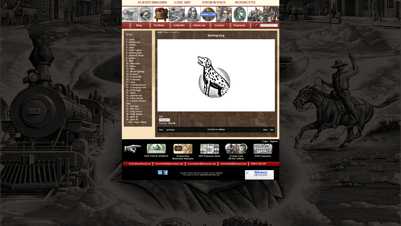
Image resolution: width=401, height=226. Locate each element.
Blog (139, 25)
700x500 (171, 123)
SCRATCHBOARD (152, 2)
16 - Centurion (133, 79)
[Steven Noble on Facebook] (165, 174)
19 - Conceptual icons (136, 87)
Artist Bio (179, 25)
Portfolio (159, 25)
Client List (199, 25)
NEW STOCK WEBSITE (156, 156)
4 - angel (130, 47)
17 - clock (130, 82)
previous (170, 129)
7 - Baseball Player (135, 55)
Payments (239, 25)
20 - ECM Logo (133, 90)
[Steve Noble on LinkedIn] (160, 174)
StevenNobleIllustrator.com (233, 164)
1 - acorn (130, 39)
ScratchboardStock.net (140, 164)
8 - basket (130, 58)
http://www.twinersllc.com (210, 175)
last (271, 129)
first (161, 129)
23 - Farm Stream (134, 98)
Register (274, 141)
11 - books (131, 66)
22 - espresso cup (134, 95)
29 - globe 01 (132, 117)
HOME (159, 32)
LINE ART (182, 2)
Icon (166, 32)
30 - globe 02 (132, 119)
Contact (219, 25)
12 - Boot (130, 68)
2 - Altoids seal (133, 42)
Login (265, 141)
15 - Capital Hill (134, 76)
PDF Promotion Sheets (209, 156)
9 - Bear (130, 60)
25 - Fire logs (132, 106)
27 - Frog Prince (134, 111)
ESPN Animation (263, 156)
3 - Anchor (131, 44)
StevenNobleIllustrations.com (169, 164)
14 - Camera (132, 74)
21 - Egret (130, 92)
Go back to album (216, 129)
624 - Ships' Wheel (137, 122)
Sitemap (219, 173)
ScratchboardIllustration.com (202, 164)
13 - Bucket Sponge (135, 71)
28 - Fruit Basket (134, 114)
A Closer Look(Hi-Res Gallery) (236, 157)
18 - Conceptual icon (136, 84)
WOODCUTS (245, 2)
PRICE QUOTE (258, 164)
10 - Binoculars (133, 63)
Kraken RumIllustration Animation (183, 157)
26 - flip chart (132, 109)
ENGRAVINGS (213, 2)
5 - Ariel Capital (133, 50)
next (265, 129)
